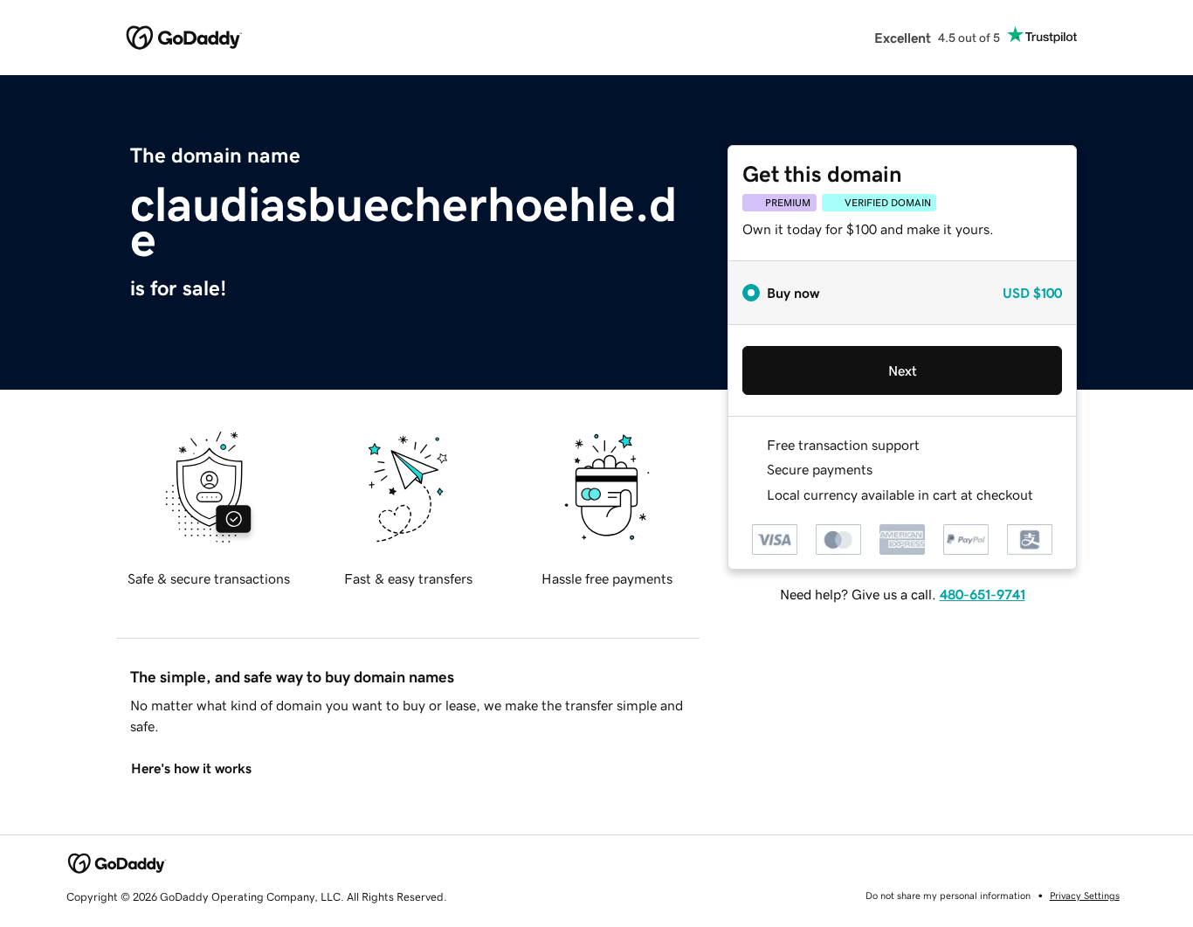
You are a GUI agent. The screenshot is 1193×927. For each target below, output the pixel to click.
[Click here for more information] (1048, 495)
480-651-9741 (982, 594)
